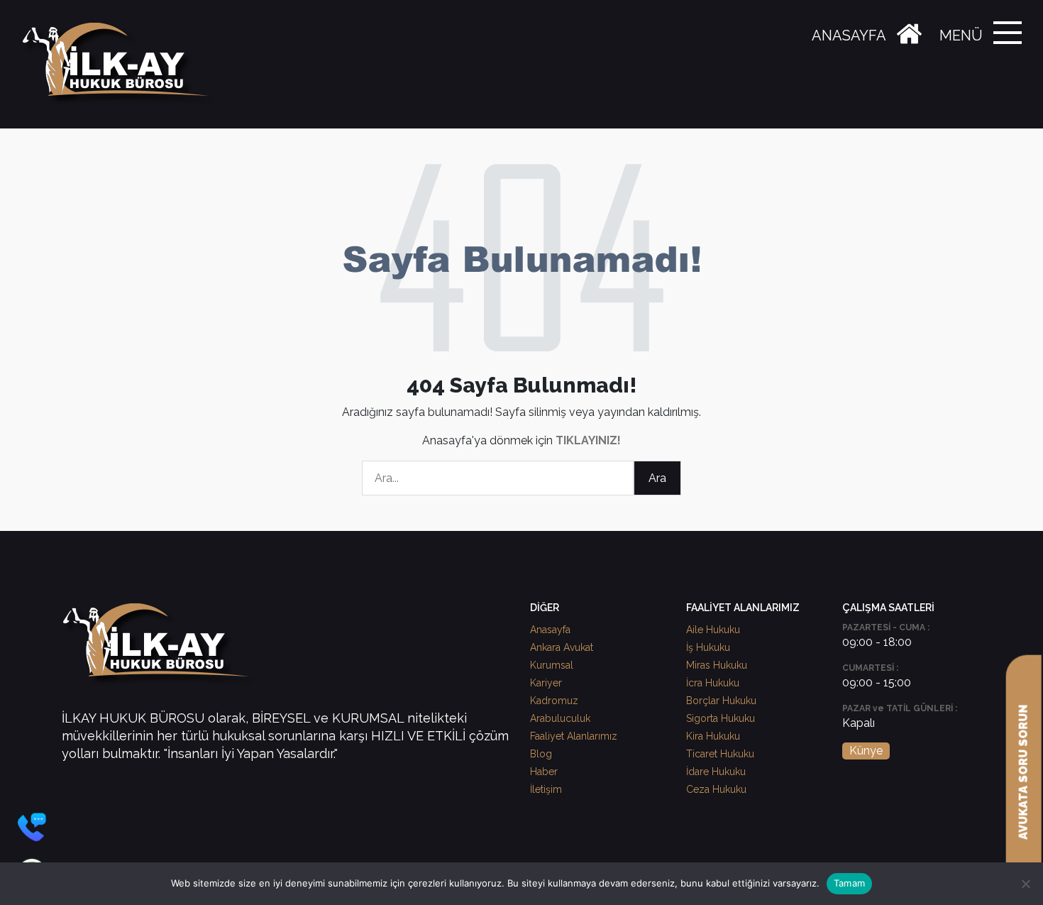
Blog (541, 753)
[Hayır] (1025, 884)
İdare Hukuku (716, 771)
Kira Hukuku (713, 736)
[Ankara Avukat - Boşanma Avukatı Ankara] (120, 64)
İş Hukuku (708, 647)
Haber (544, 771)
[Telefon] (32, 827)
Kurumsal (551, 665)
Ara (657, 478)
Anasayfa (550, 629)
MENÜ (961, 35)
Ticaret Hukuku (720, 753)
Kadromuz (554, 700)
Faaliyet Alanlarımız (573, 736)
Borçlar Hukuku (721, 700)
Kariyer (546, 683)
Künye (866, 750)
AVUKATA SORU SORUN (1023, 772)
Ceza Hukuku (716, 789)
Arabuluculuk (560, 718)
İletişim (546, 789)
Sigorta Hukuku (720, 718)
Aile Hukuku (713, 629)
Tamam (849, 883)
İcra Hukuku (712, 683)
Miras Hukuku (716, 665)
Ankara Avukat (561, 647)
